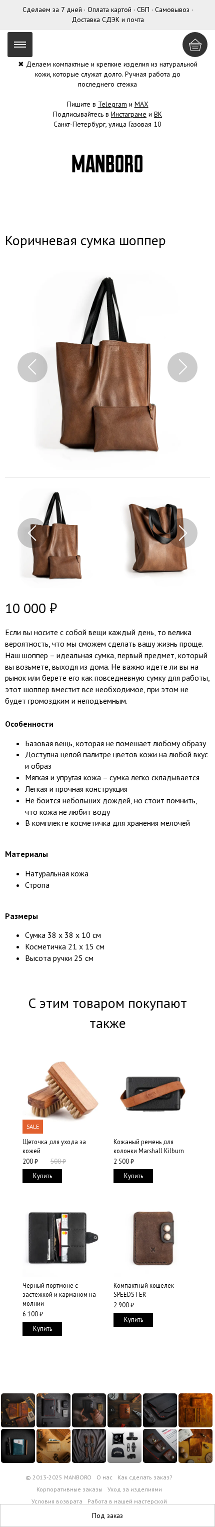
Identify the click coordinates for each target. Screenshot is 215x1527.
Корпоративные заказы (69, 1489)
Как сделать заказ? (145, 1477)
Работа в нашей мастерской (127, 1501)
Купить (42, 1176)
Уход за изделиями (135, 1489)
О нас (104, 1477)
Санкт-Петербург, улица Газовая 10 (108, 124)
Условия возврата (57, 1501)
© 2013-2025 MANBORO (59, 1477)
